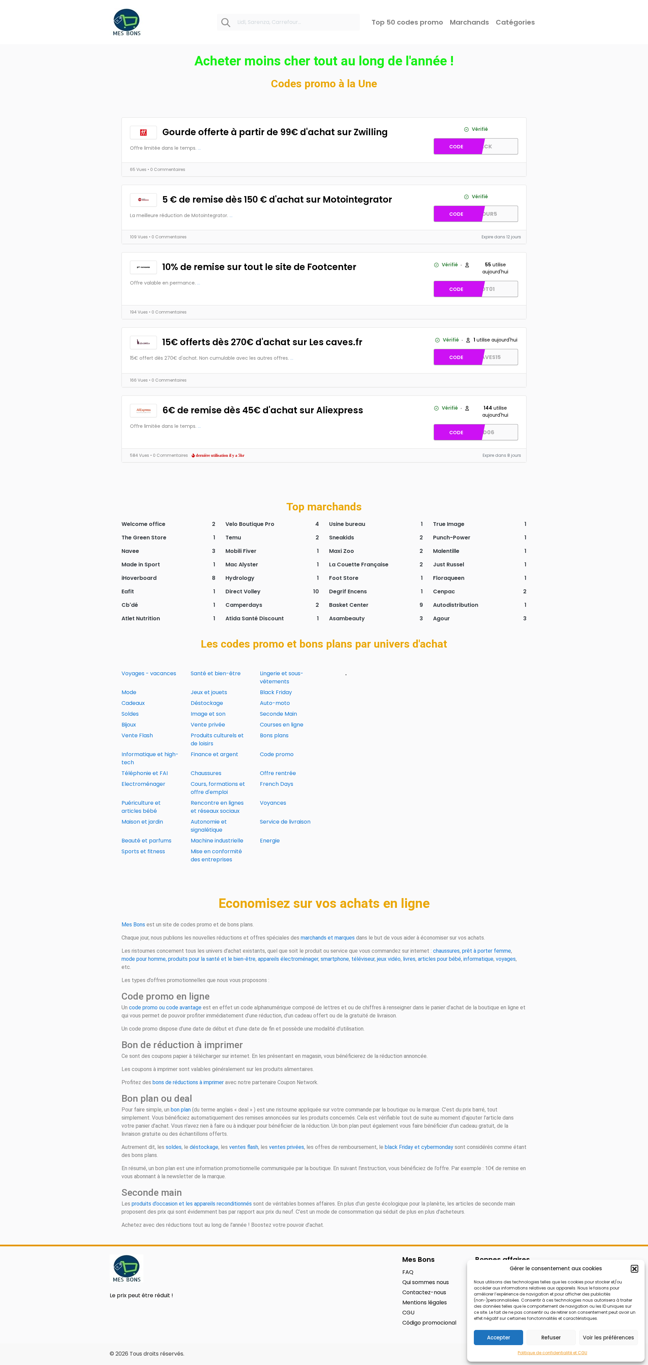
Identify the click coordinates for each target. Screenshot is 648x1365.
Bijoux (129, 725)
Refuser (551, 1337)
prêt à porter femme (486, 951)
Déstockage (207, 703)
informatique (478, 959)
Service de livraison (285, 822)
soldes (174, 1147)
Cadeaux (133, 703)
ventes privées (286, 1147)
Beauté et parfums (146, 840)
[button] (634, 1268)
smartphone (335, 959)
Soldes (130, 714)
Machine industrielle (217, 840)
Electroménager (143, 784)
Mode (129, 692)
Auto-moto (275, 703)
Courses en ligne (281, 725)
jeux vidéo (389, 959)
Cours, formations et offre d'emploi (218, 788)
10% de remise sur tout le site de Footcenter (259, 267)
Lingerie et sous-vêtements (281, 677)
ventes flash (243, 1147)
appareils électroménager (288, 959)
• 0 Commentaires (166, 169)
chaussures (446, 951)
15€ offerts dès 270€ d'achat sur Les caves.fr (262, 342)
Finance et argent (214, 754)
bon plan (181, 1109)
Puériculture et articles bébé (141, 807)
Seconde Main (278, 714)
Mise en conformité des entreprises (216, 855)
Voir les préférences (608, 1337)
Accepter (498, 1337)
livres (409, 959)
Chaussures (206, 773)
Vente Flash (137, 735)
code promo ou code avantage (165, 1007)
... (199, 148)
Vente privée (208, 725)
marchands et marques (328, 937)
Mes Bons (133, 924)
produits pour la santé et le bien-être (211, 959)
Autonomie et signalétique (209, 826)
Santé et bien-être (216, 673)
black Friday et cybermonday (419, 1147)
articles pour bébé (439, 959)
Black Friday (276, 692)
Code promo (277, 754)
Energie (270, 840)
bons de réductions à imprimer (188, 1082)
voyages (506, 959)
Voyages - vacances (149, 673)
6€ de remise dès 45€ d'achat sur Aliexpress (262, 410)
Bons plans (274, 735)
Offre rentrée (278, 773)
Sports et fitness (143, 851)
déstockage (204, 1147)
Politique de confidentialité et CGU (552, 1353)
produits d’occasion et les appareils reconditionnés (192, 1203)
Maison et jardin (142, 822)
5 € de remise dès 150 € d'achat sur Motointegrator (277, 200)
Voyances (273, 803)
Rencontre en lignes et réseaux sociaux (217, 807)
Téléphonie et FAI (145, 773)
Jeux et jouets (209, 692)
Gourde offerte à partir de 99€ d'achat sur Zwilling (275, 132)
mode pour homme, (144, 959)
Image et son (208, 714)
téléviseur (363, 959)
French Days (276, 784)
